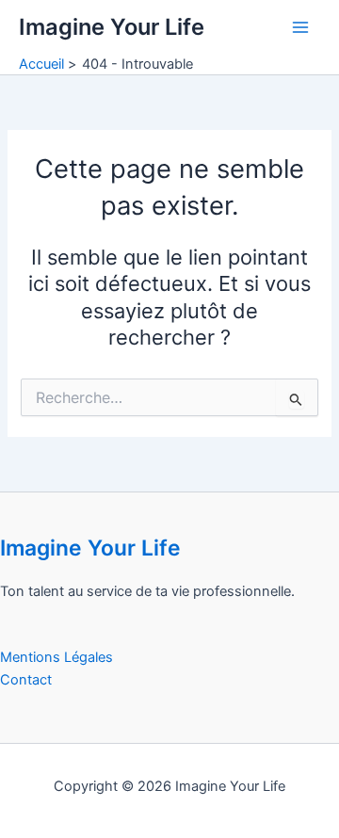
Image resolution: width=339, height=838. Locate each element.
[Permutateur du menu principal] (300, 27)
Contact (26, 679)
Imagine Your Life (111, 26)
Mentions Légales (56, 657)
